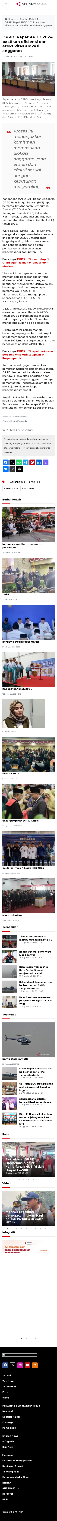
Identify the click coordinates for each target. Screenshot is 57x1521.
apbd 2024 (28, 489)
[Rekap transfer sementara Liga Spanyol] (9, 956)
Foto (5, 1134)
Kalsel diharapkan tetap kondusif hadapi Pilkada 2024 (28, 772)
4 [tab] (33, 1179)
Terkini (6, 1375)
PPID (5, 1499)
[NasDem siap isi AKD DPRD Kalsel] (23, 713)
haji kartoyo (17, 482)
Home (11, 19)
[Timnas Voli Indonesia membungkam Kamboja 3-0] (9, 941)
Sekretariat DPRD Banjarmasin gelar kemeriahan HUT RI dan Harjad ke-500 (25, 1164)
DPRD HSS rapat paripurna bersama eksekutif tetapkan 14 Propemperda (27, 355)
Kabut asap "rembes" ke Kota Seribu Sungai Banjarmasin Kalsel (34, 970)
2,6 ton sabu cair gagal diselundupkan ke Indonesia (28, 1327)
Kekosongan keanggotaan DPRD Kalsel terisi (27, 593)
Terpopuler (10, 927)
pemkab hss (11, 489)
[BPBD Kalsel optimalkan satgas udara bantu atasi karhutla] (28, 1039)
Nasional (7, 1411)
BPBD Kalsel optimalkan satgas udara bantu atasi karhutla (26, 1057)
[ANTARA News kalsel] (31, 4)
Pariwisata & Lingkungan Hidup (21, 1405)
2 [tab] (23, 1179)
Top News (9, 1014)
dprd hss (34, 482)
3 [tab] (28, 1179)
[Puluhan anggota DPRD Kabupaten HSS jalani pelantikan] (28, 895)
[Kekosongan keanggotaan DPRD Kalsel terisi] (28, 575)
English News (10, 1436)
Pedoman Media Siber (15, 1477)
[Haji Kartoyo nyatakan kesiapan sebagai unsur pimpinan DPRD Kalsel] (28, 801)
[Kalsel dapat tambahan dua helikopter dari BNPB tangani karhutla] (9, 986)
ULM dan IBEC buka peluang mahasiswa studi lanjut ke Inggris (36, 1087)
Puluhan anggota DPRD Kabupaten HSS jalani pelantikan (27, 913)
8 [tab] (40, 1228)
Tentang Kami (10, 1471)
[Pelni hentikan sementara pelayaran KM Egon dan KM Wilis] (9, 1001)
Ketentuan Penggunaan (17, 1460)
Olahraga (7, 1422)
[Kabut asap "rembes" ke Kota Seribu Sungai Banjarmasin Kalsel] (9, 971)
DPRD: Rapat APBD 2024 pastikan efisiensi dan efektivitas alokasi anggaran (28, 24)
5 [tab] (38, 1179)
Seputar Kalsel (27, 19)
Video (6, 1183)
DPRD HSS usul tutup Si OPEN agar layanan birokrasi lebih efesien (25, 263)
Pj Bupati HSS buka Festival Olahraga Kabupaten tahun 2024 (26, 687)
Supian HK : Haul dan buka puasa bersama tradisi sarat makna (23, 640)
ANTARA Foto (10, 1488)
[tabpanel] (28, 1159)
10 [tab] (49, 1228)
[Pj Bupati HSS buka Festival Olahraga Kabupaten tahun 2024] (28, 669)
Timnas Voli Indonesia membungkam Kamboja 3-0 (35, 938)
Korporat (7, 1493)
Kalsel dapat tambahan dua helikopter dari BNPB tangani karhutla (35, 985)
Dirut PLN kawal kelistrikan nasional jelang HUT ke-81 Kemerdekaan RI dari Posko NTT (35, 1119)
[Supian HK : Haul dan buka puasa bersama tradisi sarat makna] (28, 622)
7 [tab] (35, 1228)
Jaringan (7, 1455)
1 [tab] (19, 1179)
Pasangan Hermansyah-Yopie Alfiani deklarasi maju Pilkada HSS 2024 (25, 866)
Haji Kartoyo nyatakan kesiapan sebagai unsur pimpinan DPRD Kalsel (28, 819)
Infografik (9, 1232)
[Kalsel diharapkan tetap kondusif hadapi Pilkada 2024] (28, 754)
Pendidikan (9, 1427)
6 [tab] (30, 1228)
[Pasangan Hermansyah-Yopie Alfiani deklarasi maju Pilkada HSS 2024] (28, 848)
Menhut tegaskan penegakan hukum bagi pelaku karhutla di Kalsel (25, 1215)
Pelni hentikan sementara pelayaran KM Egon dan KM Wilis (35, 1000)
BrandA (6, 1482)
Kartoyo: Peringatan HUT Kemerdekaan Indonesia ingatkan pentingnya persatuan (27, 544)
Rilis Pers (7, 1447)
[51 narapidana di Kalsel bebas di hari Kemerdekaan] (9, 1103)
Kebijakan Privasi (12, 1466)
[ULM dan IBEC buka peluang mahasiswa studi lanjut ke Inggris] (9, 1088)
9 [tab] (45, 1228)
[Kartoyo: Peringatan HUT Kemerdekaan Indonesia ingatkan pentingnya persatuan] (28, 524)
